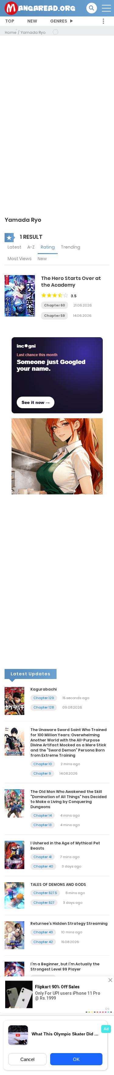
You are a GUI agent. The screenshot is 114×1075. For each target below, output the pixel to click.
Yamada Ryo (33, 32)
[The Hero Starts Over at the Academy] (20, 295)
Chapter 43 (43, 932)
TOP (9, 21)
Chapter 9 (42, 773)
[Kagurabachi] (14, 701)
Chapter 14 (42, 815)
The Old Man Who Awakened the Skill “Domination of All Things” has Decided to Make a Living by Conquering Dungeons (68, 799)
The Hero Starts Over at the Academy (71, 281)
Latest (14, 247)
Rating (48, 247)
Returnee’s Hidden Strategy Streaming (69, 923)
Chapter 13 (42, 824)
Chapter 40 (43, 866)
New (42, 259)
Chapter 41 (42, 856)
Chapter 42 (43, 941)
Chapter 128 (43, 707)
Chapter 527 (43, 902)
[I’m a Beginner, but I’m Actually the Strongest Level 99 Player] (14, 975)
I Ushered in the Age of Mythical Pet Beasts (65, 845)
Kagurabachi (43, 689)
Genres (58, 21)
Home (10, 32)
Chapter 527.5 (45, 892)
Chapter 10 (42, 764)
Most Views (20, 259)
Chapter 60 (54, 305)
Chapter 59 (54, 315)
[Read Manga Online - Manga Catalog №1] (40, 8)
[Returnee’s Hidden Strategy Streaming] (14, 935)
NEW (32, 21)
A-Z (31, 247)
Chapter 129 (43, 697)
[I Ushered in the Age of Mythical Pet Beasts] (14, 854)
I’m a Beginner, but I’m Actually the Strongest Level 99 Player (64, 966)
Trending (70, 247)
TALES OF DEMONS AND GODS (58, 884)
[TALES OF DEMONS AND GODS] (14, 895)
